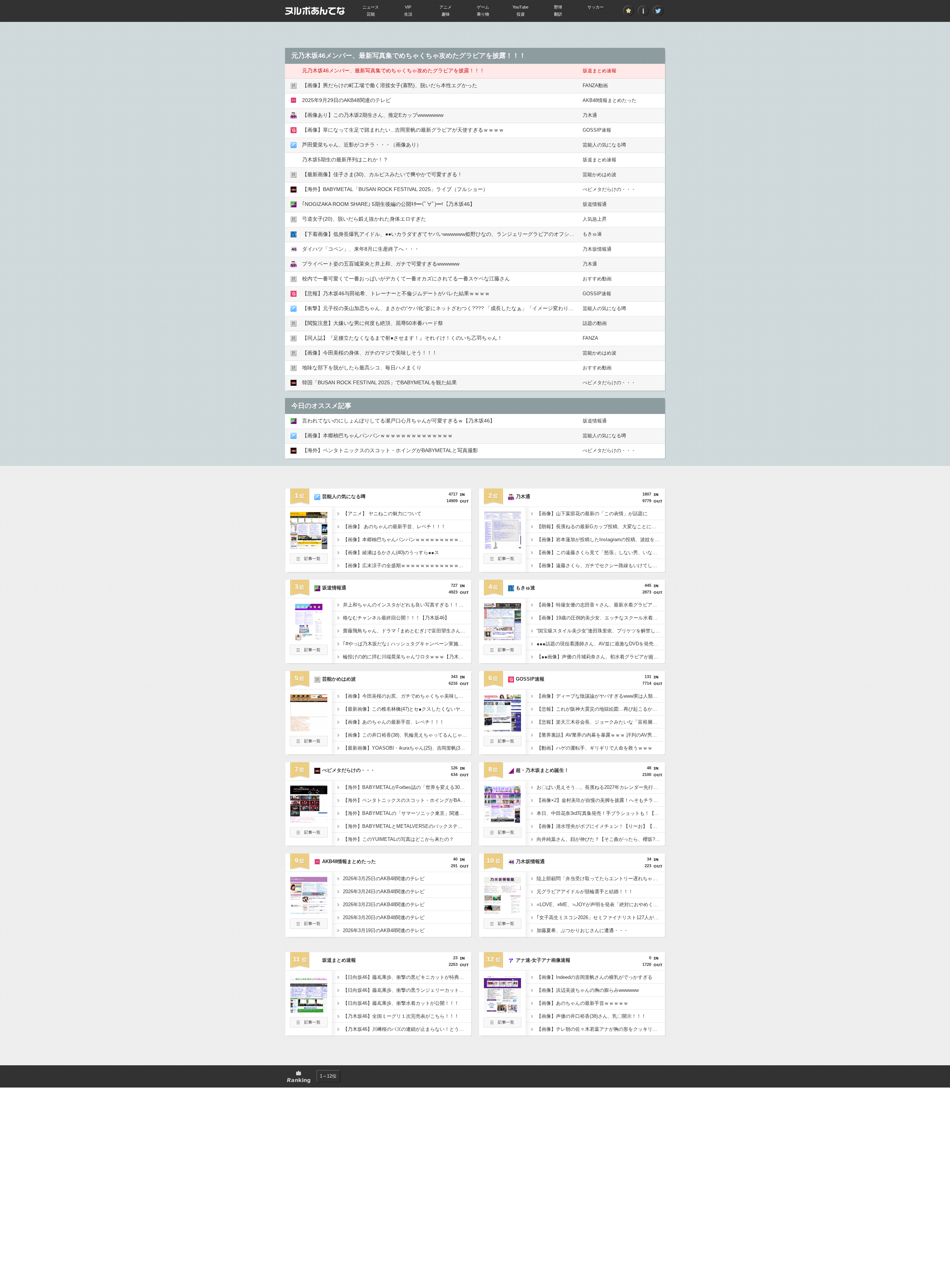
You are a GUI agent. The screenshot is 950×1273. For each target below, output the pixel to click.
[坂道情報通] (308, 638)
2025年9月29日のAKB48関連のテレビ (346, 100)
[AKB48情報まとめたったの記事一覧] (309, 926)
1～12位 (328, 1076)
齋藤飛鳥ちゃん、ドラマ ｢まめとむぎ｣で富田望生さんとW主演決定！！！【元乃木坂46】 (407, 631)
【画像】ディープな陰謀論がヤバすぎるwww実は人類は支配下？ (601, 696)
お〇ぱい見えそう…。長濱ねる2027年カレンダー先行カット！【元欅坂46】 (601, 787)
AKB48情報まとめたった (609, 100)
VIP (408, 7)
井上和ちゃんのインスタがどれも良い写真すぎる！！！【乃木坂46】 (407, 605)
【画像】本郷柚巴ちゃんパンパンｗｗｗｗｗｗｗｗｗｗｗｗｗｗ (377, 435)
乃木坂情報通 (597, 249)
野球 (558, 7)
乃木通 (590, 115)
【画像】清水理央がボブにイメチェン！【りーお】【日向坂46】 (601, 826)
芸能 (371, 14)
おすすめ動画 (597, 279)
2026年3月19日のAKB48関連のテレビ (384, 930)
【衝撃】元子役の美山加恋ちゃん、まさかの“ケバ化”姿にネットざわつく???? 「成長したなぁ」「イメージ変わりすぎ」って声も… (456, 308)
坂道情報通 (595, 204)
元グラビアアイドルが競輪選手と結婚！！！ (585, 891)
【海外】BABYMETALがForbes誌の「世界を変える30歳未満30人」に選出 (407, 787)
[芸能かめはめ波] (308, 729)
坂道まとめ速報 (599, 70)
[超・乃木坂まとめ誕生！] (502, 820)
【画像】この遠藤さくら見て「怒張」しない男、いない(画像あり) (601, 552)
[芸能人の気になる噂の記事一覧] (309, 561)
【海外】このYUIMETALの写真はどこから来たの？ (398, 839)
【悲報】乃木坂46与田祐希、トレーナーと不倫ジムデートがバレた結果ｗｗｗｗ (396, 293)
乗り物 (483, 14)
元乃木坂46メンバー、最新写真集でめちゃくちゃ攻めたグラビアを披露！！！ (393, 70)
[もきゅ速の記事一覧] (502, 652)
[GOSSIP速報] (502, 729)
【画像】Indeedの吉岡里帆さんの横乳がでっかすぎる (594, 977)
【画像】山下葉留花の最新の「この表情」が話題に (592, 513)
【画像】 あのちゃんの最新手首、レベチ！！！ (394, 526)
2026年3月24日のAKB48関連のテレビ (384, 891)
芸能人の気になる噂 (604, 145)
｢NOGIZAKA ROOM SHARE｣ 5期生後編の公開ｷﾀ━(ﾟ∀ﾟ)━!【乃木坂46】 (388, 204)
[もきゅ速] (502, 638)
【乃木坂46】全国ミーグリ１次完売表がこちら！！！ (401, 1016)
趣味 (446, 14)
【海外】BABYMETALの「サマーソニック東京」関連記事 (406, 813)
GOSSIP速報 (597, 130)
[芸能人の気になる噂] (308, 546)
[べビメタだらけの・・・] (308, 820)
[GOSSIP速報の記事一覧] (502, 744)
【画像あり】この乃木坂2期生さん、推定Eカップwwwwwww (372, 115)
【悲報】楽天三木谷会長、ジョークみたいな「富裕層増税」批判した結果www (601, 722)
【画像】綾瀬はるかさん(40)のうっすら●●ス (391, 552)
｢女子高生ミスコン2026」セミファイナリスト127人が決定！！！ (601, 917)
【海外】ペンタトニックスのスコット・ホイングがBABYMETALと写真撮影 (390, 450)
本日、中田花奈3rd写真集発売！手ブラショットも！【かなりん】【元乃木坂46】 (601, 813)
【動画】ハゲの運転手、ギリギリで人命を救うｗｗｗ (594, 748)
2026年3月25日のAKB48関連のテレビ (384, 878)
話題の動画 (595, 323)
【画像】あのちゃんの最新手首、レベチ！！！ (393, 722)
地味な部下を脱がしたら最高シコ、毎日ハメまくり (362, 368)
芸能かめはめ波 (599, 174)
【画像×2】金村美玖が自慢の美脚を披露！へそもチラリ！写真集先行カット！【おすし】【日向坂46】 (601, 800)
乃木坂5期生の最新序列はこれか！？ (345, 159)
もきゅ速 (592, 234)
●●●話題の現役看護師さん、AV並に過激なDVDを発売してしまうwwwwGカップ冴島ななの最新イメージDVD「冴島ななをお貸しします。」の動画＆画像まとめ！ (601, 644)
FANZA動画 (595, 85)
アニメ (445, 7)
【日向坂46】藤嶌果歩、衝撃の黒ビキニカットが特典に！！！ (407, 977)
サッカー (595, 7)
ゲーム (483, 7)
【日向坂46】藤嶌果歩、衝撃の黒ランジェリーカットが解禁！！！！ (407, 990)
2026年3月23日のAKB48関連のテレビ (384, 904)
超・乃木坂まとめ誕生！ (542, 770)
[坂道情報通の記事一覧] (309, 652)
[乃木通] (502, 546)
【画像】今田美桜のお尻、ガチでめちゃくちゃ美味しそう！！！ (407, 696)
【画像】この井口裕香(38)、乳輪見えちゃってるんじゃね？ (407, 735)
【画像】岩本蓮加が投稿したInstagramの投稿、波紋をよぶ (600, 539)
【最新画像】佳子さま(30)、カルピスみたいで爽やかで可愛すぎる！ (382, 174)
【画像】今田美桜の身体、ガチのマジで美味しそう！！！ (369, 353)
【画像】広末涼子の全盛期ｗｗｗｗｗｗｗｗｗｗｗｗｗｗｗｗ (407, 565)
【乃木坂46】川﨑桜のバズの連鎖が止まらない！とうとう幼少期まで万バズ (407, 1029)
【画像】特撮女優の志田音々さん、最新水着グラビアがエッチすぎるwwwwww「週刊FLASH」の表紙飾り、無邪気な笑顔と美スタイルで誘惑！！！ (601, 605)
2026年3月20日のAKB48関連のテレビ (384, 917)
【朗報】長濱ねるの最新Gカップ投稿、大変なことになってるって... (601, 526)
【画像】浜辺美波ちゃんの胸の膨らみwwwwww (588, 990)
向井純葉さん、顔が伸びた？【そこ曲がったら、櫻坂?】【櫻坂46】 (601, 839)
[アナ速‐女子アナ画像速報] (502, 1010)
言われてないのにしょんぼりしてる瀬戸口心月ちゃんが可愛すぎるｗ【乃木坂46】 (398, 421)
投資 (521, 14)
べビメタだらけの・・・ (609, 189)
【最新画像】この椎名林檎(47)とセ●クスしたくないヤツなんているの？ (407, 709)
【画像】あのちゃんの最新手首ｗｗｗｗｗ (582, 1003)
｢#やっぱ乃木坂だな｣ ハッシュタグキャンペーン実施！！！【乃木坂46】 (407, 644)
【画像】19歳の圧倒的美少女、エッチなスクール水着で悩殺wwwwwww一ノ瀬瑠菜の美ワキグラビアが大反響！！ (601, 618)
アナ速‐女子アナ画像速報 (543, 960)
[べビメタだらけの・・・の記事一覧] (309, 835)
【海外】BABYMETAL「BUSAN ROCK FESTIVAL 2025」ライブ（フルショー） (395, 189)
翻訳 (558, 14)
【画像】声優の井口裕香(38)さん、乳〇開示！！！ (591, 1016)
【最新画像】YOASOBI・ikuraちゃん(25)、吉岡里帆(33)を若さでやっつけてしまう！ (407, 748)
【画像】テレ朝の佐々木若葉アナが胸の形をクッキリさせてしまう (601, 1029)
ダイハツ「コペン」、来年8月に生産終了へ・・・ (360, 249)
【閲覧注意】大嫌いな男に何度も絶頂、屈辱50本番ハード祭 (372, 323)
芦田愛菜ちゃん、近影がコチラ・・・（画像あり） (362, 145)
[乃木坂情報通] (502, 911)
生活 (408, 14)
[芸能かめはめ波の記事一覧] (309, 744)
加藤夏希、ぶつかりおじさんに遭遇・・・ (582, 930)
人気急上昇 (595, 219)
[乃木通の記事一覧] (502, 561)
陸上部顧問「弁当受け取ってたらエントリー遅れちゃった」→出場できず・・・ (601, 878)
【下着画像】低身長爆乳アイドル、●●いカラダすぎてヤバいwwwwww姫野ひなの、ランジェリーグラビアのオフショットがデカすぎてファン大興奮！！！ (482, 234)
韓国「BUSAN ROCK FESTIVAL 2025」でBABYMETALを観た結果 (379, 382)
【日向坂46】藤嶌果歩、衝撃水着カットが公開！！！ (401, 1003)
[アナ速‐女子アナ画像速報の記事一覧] (502, 1025)
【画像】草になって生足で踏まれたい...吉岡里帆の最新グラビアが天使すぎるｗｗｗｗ (403, 130)
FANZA (590, 338)
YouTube (520, 7)
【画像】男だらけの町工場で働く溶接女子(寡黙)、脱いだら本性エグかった (389, 85)
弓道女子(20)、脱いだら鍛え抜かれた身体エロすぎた (364, 219)
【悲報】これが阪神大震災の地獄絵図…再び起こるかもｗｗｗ (601, 709)
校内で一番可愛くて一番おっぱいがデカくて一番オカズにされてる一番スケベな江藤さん (406, 279)
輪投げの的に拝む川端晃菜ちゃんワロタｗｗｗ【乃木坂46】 (407, 656)
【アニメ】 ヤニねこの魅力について (382, 513)
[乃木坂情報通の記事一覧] (502, 926)
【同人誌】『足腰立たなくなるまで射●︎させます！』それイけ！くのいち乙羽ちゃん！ (402, 338)
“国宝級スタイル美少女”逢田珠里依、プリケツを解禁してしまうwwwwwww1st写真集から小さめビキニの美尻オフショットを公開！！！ (601, 631)
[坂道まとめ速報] (308, 1010)
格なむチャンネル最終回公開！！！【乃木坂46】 (396, 618)
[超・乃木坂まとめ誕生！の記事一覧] (502, 835)
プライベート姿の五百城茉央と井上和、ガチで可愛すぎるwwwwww (380, 264)
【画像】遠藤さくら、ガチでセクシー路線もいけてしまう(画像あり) (601, 565)
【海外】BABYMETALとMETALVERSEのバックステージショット (407, 826)
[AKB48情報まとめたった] (308, 911)
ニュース (371, 7)
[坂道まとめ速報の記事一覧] (309, 1025)
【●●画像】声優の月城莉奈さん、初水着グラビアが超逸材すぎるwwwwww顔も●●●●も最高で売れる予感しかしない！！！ (601, 656)
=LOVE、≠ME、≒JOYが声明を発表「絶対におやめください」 (601, 904)
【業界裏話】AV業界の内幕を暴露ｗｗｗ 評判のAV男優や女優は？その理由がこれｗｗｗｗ (601, 735)
